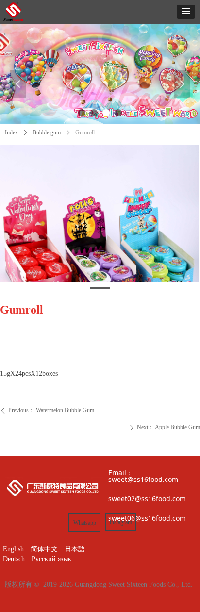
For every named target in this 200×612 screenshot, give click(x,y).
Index (11, 132)
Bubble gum (47, 132)
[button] (186, 12)
